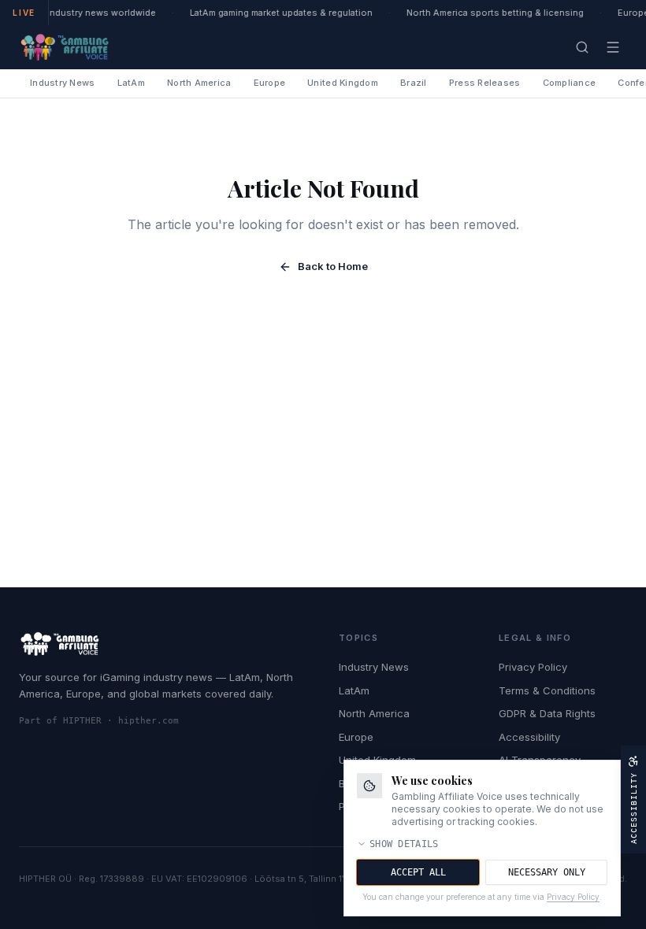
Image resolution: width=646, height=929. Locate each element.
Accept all (418, 872)
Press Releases (485, 82)
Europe (270, 82)
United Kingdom (342, 82)
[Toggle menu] (613, 47)
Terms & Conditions (547, 690)
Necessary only (546, 872)
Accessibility (529, 737)
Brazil (413, 82)
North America (199, 82)
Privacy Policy (533, 667)
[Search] (582, 47)
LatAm (131, 82)
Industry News (62, 82)
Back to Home (333, 266)
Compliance (569, 82)
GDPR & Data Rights (547, 713)
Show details (404, 843)
